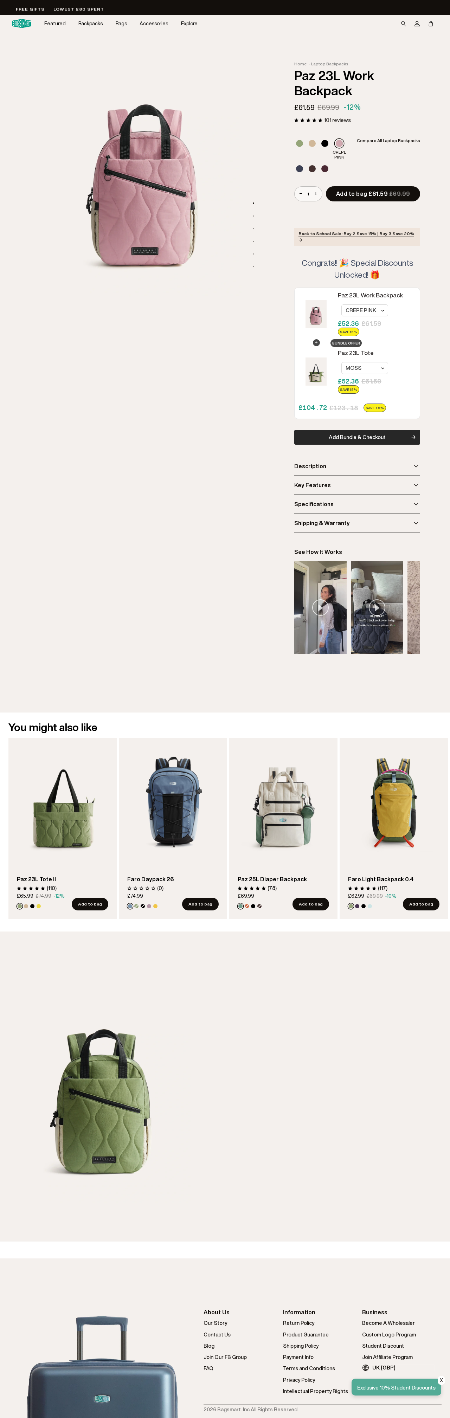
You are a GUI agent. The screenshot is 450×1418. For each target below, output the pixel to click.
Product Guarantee (306, 1334)
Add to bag (90, 904)
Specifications (314, 504)
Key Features (312, 485)
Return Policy (298, 1323)
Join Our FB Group (225, 1357)
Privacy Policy (299, 1379)
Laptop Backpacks (329, 64)
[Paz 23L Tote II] (62, 802)
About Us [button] (217, 1312)
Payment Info (298, 1357)
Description (310, 466)
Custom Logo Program (389, 1334)
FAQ (208, 1368)
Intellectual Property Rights (315, 1391)
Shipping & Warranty (322, 523)
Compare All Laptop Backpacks (388, 140)
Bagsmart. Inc (233, 1409)
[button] (55, 23)
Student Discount (383, 1345)
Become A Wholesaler (388, 1323)
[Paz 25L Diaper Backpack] (283, 802)
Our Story (215, 1323)
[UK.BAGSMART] (21, 23)
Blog (209, 1345)
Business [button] (374, 1312)
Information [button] (299, 1312)
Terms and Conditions (309, 1368)
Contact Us (217, 1334)
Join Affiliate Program (387, 1357)
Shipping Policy (301, 1345)
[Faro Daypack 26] (173, 802)
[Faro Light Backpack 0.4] (393, 802)
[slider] (357, 607)
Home (300, 64)
